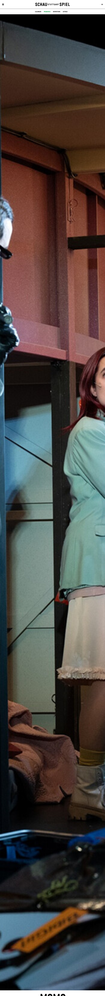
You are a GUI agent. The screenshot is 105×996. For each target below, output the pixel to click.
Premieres (47, 11)
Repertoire (56, 11)
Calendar (38, 11)
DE (102, 4)
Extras (65, 11)
